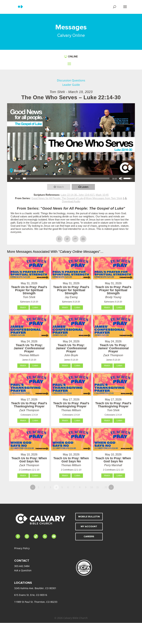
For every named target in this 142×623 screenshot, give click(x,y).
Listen (85, 186)
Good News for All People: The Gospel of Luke (57, 198)
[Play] (11, 178)
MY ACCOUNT (89, 526)
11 (97, 487)
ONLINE (73, 56)
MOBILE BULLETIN (89, 516)
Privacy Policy (22, 548)
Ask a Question (23, 570)
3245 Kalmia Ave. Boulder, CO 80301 (35, 588)
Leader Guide (71, 85)
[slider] (66, 178)
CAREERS (89, 536)
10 (91, 487)
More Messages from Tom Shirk (104, 198)
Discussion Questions (71, 80)
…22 (104, 487)
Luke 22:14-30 (69, 194)
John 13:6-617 (86, 194)
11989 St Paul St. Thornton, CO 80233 (35, 601)
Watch (60, 186)
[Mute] (120, 178)
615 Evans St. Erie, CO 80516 (30, 595)
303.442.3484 (21, 566)
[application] (71, 178)
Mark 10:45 (102, 194)
